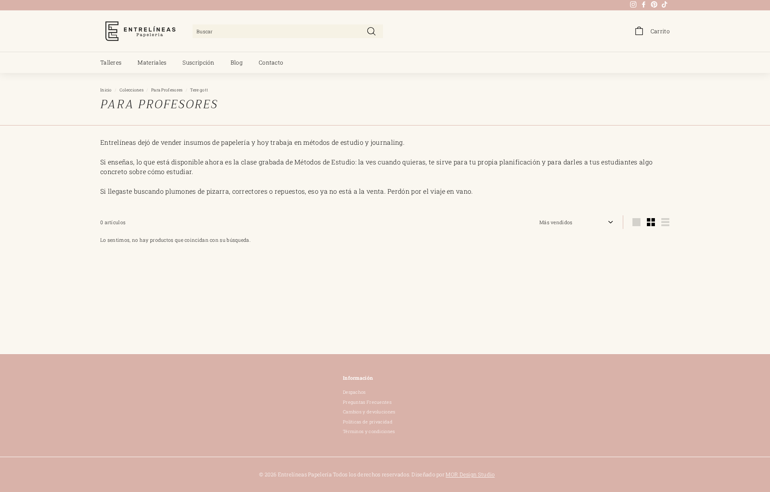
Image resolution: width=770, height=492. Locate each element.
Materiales (152, 62)
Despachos (354, 392)
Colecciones (132, 90)
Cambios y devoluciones (369, 412)
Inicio (106, 90)
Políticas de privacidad (368, 422)
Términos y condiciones (369, 431)
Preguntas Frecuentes (367, 402)
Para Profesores (167, 90)
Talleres (111, 62)
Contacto (271, 62)
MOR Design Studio (470, 474)
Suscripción (198, 62)
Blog (237, 62)
